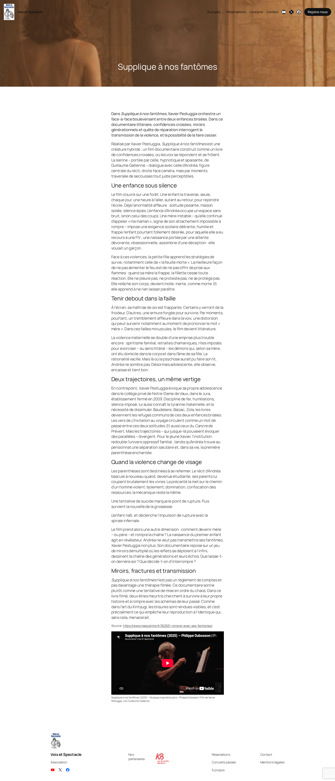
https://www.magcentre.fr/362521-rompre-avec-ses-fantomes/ (168, 626)
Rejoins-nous (318, 12)
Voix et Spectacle (30, 12)
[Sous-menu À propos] (222, 13)
